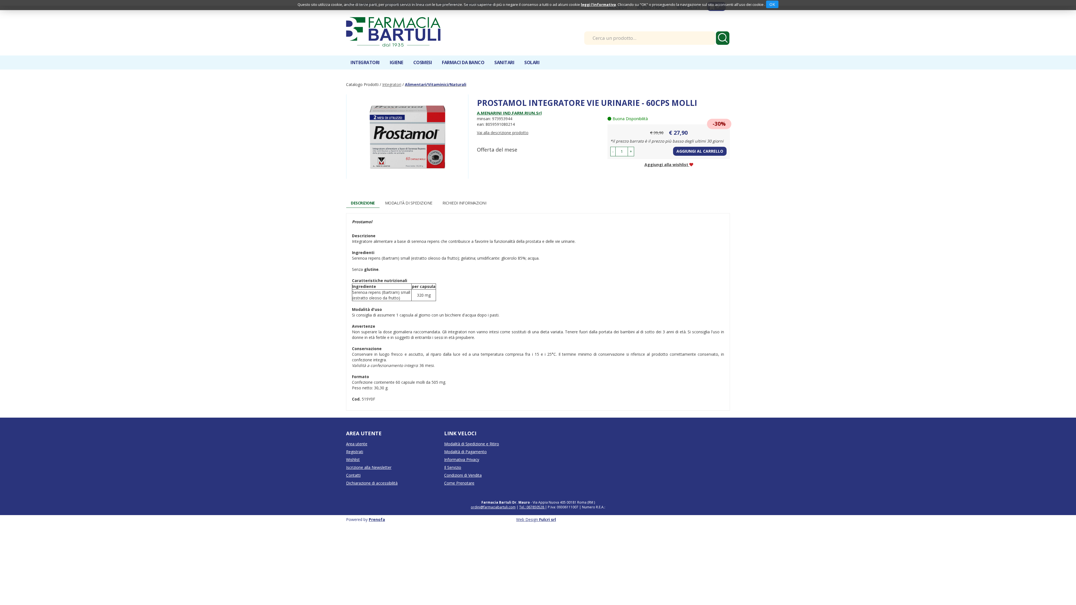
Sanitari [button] (504, 62)
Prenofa (377, 519)
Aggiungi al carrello (699, 151)
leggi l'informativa (598, 4)
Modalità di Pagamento (465, 451)
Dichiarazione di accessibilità (372, 483)
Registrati (354, 451)
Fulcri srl (547, 519)
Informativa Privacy (461, 459)
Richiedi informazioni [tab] (464, 203)
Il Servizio (452, 467)
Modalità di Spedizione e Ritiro (471, 443)
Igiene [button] (396, 62)
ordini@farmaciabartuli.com (493, 507)
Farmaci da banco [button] (463, 62)
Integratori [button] (365, 62)
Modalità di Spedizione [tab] (408, 203)
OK (772, 4)
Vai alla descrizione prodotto (502, 132)
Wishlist (353, 459)
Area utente (356, 443)
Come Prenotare (459, 483)
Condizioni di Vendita (463, 475)
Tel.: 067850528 (532, 507)
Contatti (353, 475)
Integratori (391, 84)
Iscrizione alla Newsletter (368, 467)
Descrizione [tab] (363, 203)
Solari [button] (531, 62)
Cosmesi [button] (422, 62)
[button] (613, 151)
